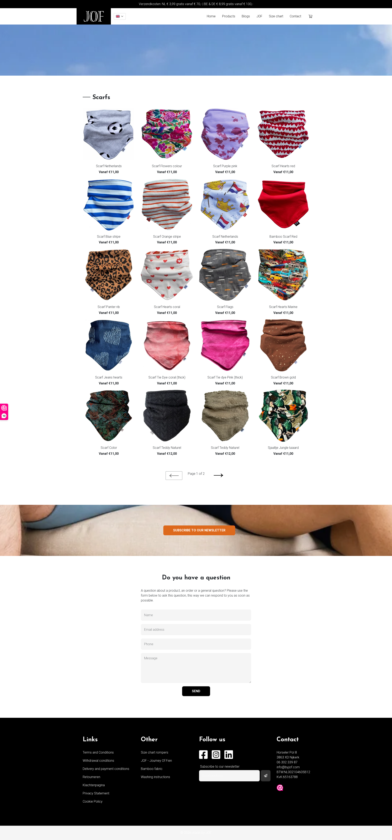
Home (211, 16)
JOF (259, 16)
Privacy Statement (96, 793)
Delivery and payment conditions (106, 769)
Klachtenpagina (94, 785)
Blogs (246, 16)
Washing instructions (155, 777)
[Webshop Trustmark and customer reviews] (280, 787)
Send (196, 691)
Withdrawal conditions (98, 761)
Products (228, 16)
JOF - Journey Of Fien (156, 761)
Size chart (276, 16)
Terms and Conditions (98, 752)
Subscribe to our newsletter (199, 530)
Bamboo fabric (152, 769)
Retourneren (91, 777)
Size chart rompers (154, 752)
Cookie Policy (92, 801)
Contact (295, 16)
